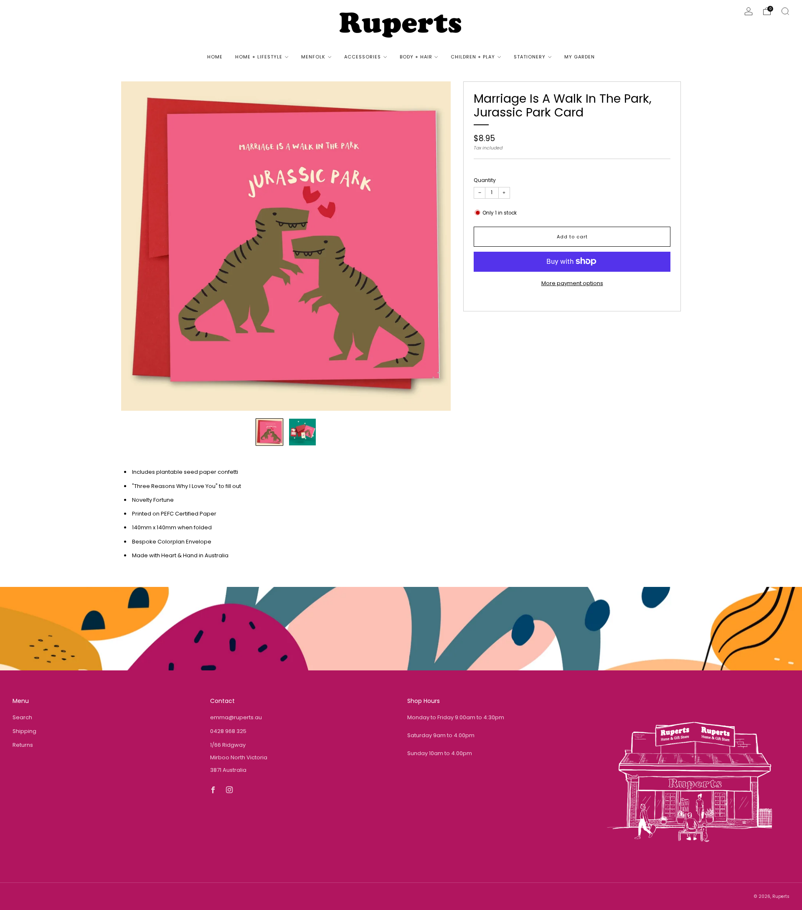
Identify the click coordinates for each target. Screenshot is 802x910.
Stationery (530, 56)
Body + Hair (416, 56)
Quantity (485, 179)
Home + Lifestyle (258, 56)
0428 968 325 (228, 731)
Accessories (362, 56)
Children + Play (473, 56)
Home (215, 56)
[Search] (785, 11)
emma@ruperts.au (236, 717)
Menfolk (313, 56)
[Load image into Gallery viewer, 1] (269, 432)
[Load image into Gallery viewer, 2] (302, 432)
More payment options (572, 283)
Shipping (24, 731)
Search (22, 717)
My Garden (579, 56)
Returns (23, 745)
